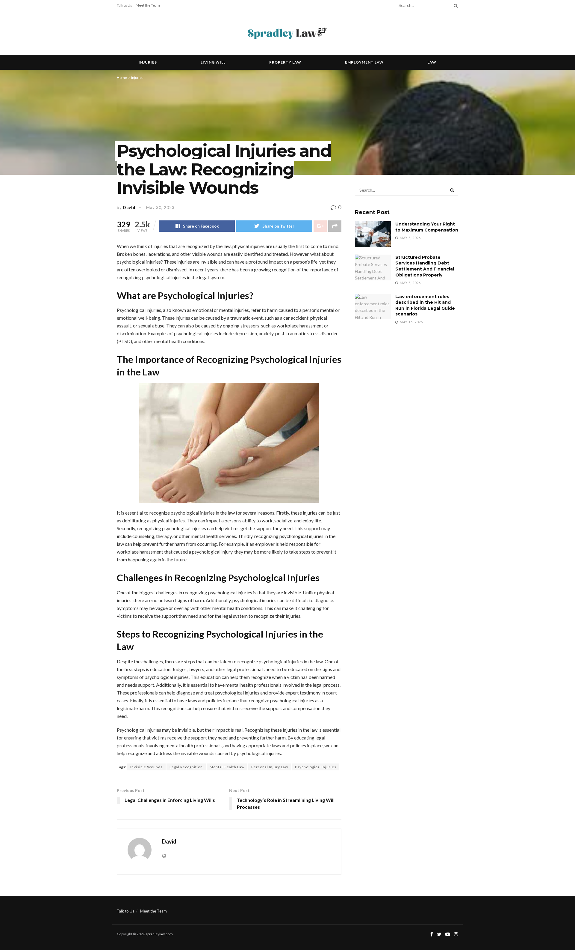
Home (122, 77)
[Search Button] (455, 5)
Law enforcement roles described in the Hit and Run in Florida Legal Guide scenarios (425, 305)
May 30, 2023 (160, 207)
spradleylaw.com (159, 934)
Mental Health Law (227, 767)
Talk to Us (124, 5)
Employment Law (364, 62)
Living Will (213, 62)
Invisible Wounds (146, 767)
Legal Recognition (186, 767)
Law (431, 62)
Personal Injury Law (269, 767)
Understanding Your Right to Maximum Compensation (426, 227)
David (129, 207)
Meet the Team (148, 5)
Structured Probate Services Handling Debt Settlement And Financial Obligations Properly (424, 266)
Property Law (285, 62)
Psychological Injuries (315, 767)
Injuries (148, 62)
